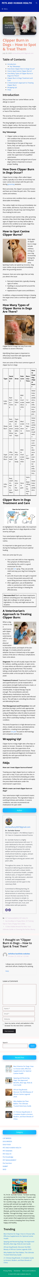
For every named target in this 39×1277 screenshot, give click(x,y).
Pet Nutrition (7, 1163)
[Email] (6, 910)
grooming (11, 184)
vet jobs (13, 732)
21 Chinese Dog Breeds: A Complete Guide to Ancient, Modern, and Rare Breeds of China (19, 1260)
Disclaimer (17, 1271)
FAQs (9, 90)
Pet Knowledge (8, 1157)
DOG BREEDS (7, 1141)
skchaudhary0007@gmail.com (22, 53)
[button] (36, 3)
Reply (7, 971)
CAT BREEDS (7, 1138)
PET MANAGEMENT (12, 918)
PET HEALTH (23, 918)
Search (5, 1042)
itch (15, 569)
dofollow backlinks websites (19, 954)
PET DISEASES (7, 1151)
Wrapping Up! (12, 87)
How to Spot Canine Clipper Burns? (19, 71)
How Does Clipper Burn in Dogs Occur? (21, 69)
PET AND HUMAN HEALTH (12, 1148)
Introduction (11, 64)
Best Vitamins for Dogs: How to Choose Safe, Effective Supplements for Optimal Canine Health (19, 1236)
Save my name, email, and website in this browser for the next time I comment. (19, 1024)
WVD (4, 1169)
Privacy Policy (7, 1271)
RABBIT (5, 1166)
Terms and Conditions (29, 1271)
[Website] (9, 910)
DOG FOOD (7, 1144)
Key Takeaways (15, 66)
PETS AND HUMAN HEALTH (17, 2)
